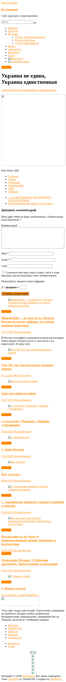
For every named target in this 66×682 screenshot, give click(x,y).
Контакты (13, 52)
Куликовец (9, 9)
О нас (11, 55)
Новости (13, 31)
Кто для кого (11, 474)
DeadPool (32, 90)
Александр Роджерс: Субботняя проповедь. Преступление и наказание (29, 562)
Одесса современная (26, 43)
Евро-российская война (18, 393)
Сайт (4, 266)
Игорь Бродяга (22, 332)
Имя (4, 253)
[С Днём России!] (18, 437)
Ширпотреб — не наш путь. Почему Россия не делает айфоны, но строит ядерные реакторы (27, 321)
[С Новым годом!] (19, 576)
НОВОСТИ (15, 628)
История (13, 34)
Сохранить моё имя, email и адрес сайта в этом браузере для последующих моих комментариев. (30, 274)
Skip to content (9, 2)
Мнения (12, 27)
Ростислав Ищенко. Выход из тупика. (31, 203)
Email (5, 259)
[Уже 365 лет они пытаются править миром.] (33, 352)
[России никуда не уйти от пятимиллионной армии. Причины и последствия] (33, 524)
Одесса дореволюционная (30, 37)
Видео (11, 46)
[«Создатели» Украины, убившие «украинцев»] (33, 408)
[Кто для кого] (16, 461)
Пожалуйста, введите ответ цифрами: (23, 281)
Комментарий (9, 225)
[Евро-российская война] (23, 381)
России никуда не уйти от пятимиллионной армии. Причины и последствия (28, 540)
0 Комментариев (47, 90)
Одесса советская (25, 40)
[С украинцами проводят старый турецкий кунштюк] (33, 489)
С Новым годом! (13, 588)
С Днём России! (12, 449)
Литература (14, 49)
